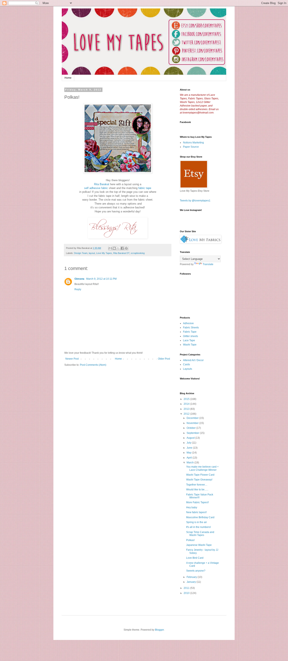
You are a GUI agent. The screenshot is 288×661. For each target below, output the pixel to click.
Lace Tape (189, 340)
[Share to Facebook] (122, 248)
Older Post (164, 358)
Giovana (79, 278)
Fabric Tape (189, 331)
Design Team (80, 253)
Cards (186, 364)
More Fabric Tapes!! (197, 502)
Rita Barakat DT (121, 253)
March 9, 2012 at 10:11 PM (101, 278)
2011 (187, 588)
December (193, 418)
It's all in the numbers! (198, 527)
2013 (187, 408)
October (191, 427)
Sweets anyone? (195, 570)
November (193, 423)
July (189, 442)
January (191, 581)
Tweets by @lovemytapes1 (195, 200)
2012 (187, 413)
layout (92, 253)
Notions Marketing (193, 142)
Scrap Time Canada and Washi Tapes (200, 534)
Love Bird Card (194, 557)
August (191, 437)
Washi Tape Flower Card (200, 474)
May (189, 452)
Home (68, 77)
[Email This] (110, 248)
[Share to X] (118, 248)
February (192, 577)
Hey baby (191, 507)
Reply (77, 289)
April (189, 457)
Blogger (159, 629)
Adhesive (188, 323)
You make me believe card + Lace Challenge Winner (202, 468)
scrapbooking (138, 253)
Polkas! (190, 540)
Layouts (187, 368)
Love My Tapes (104, 253)
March (190, 462)
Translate (208, 264)
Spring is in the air (196, 522)
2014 (187, 403)
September (193, 433)
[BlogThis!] (114, 248)
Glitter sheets (190, 336)
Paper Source (191, 146)
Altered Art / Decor (193, 360)
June (190, 447)
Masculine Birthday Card (200, 517)
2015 (187, 399)
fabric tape (144, 188)
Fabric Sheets (191, 327)
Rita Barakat (101, 184)
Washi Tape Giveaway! (199, 479)
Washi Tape (189, 344)
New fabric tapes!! (196, 512)
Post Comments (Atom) (93, 364)
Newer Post (72, 358)
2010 (187, 593)
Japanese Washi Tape (199, 545)
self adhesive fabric (96, 188)
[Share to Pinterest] (126, 248)
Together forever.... (196, 484)
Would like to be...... (197, 489)
